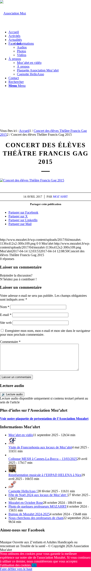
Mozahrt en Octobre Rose (25, 502)
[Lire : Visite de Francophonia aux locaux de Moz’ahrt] (12, 443)
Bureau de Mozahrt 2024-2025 (29, 514)
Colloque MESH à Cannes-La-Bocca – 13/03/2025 (42, 459)
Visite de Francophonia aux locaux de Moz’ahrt (40, 447)
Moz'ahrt (60, 196)
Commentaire (10, 342)
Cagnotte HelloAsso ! (22, 491)
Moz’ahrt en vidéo (20, 435)
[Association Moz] (13, 13)
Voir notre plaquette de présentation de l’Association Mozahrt (44, 418)
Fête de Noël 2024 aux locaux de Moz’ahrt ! (38, 495)
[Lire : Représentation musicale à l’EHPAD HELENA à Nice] (12, 471)
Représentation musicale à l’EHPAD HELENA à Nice (44, 475)
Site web (6, 322)
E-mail (5, 315)
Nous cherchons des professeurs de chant (35, 518)
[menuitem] (49, 32)
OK (34, 565)
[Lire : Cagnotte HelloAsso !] (12, 487)
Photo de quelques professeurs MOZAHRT (37, 506)
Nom (4, 307)
